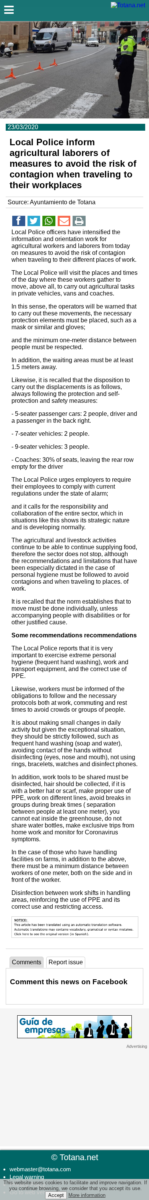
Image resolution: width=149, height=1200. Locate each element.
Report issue (66, 962)
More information (86, 1195)
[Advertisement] (74, 1097)
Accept (56, 1195)
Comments (26, 962)
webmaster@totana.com (40, 1169)
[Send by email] (64, 222)
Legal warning (27, 1177)
